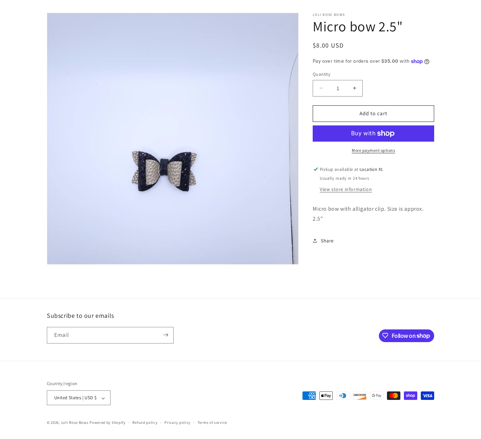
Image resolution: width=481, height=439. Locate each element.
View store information (346, 189)
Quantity (321, 74)
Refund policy (144, 422)
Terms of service (212, 422)
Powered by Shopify (107, 422)
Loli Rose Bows (75, 422)
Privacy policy (177, 422)
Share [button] (327, 240)
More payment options (373, 150)
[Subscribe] (165, 335)
